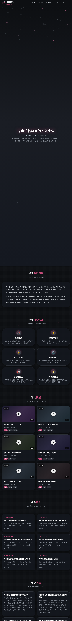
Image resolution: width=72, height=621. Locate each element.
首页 (33, 2)
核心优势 (40, 2)
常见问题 (65, 2)
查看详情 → (7, 529)
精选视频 (48, 2)
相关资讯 (57, 2)
